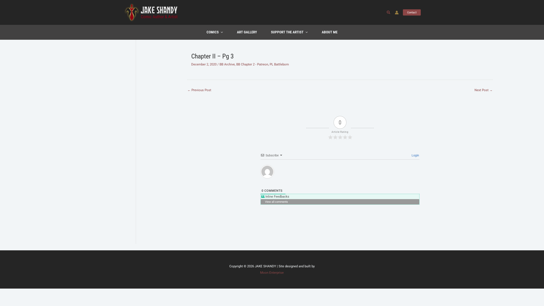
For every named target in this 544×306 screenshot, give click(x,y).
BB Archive (227, 64)
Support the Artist (287, 32)
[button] (389, 12)
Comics (213, 32)
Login (415, 155)
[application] (221, 32)
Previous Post (199, 90)
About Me (329, 32)
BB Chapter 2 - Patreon (252, 64)
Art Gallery (247, 32)
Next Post (484, 90)
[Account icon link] (397, 12)
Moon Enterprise (272, 273)
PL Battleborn (279, 64)
